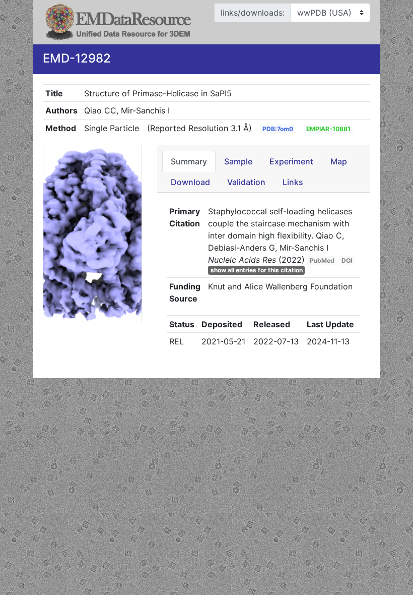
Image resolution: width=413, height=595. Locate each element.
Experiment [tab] (291, 161)
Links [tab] (293, 182)
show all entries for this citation (257, 270)
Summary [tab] (189, 161)
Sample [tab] (238, 161)
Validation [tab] (246, 182)
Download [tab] (190, 182)
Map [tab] (338, 161)
